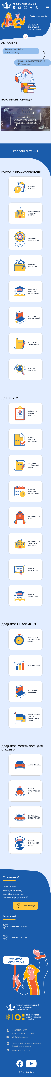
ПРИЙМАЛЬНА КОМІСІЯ (24, 4)
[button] (25, 118)
